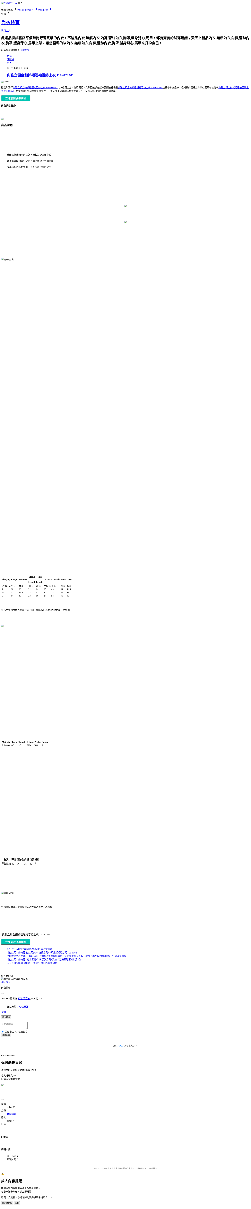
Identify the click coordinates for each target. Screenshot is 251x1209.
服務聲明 (153, 1168)
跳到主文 (5, 30)
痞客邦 (21, 998)
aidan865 (5, 982)
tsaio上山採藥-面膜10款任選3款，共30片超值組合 (32, 963)
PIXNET (104, 1168)
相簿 (9, 56)
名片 (9, 63)
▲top (3, 1012)
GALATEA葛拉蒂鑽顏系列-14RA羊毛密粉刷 (29, 949)
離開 (17, 1203)
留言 (27, 998)
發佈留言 (6, 1035)
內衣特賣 (10, 22)
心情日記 (23, 1006)
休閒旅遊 (25, 50)
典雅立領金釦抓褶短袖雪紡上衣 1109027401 (40, 75)
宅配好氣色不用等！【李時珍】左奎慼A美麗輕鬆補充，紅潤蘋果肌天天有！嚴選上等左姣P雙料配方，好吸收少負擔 (66, 956)
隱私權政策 (142, 1168)
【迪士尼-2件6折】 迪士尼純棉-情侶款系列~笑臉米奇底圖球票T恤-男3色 (44, 959)
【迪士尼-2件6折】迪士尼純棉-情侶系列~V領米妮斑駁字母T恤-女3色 (42, 952)
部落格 (10, 59)
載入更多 (6, 1017)
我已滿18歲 (7, 1203)
